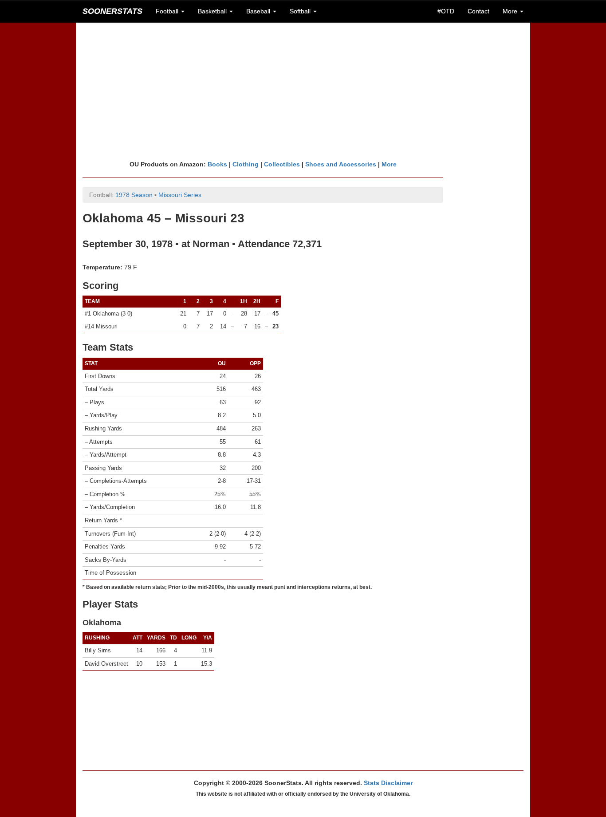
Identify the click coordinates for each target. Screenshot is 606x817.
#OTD (445, 11)
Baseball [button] (259, 11)
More (389, 164)
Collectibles (282, 164)
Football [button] (168, 11)
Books (217, 164)
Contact (478, 11)
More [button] (511, 11)
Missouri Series (179, 194)
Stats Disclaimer (388, 782)
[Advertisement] (303, 91)
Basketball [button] (213, 11)
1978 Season (134, 194)
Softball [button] (301, 11)
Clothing (245, 164)
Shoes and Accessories (340, 164)
